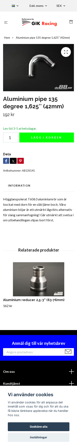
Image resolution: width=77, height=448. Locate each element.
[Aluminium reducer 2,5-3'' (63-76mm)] (38, 279)
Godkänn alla (38, 426)
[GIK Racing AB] (39, 22)
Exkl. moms (37, 5)
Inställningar (38, 437)
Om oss (9, 371)
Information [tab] (19, 185)
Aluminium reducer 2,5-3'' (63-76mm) (33, 300)
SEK (59, 5)
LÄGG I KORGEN (46, 137)
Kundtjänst (11, 383)
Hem (7, 37)
